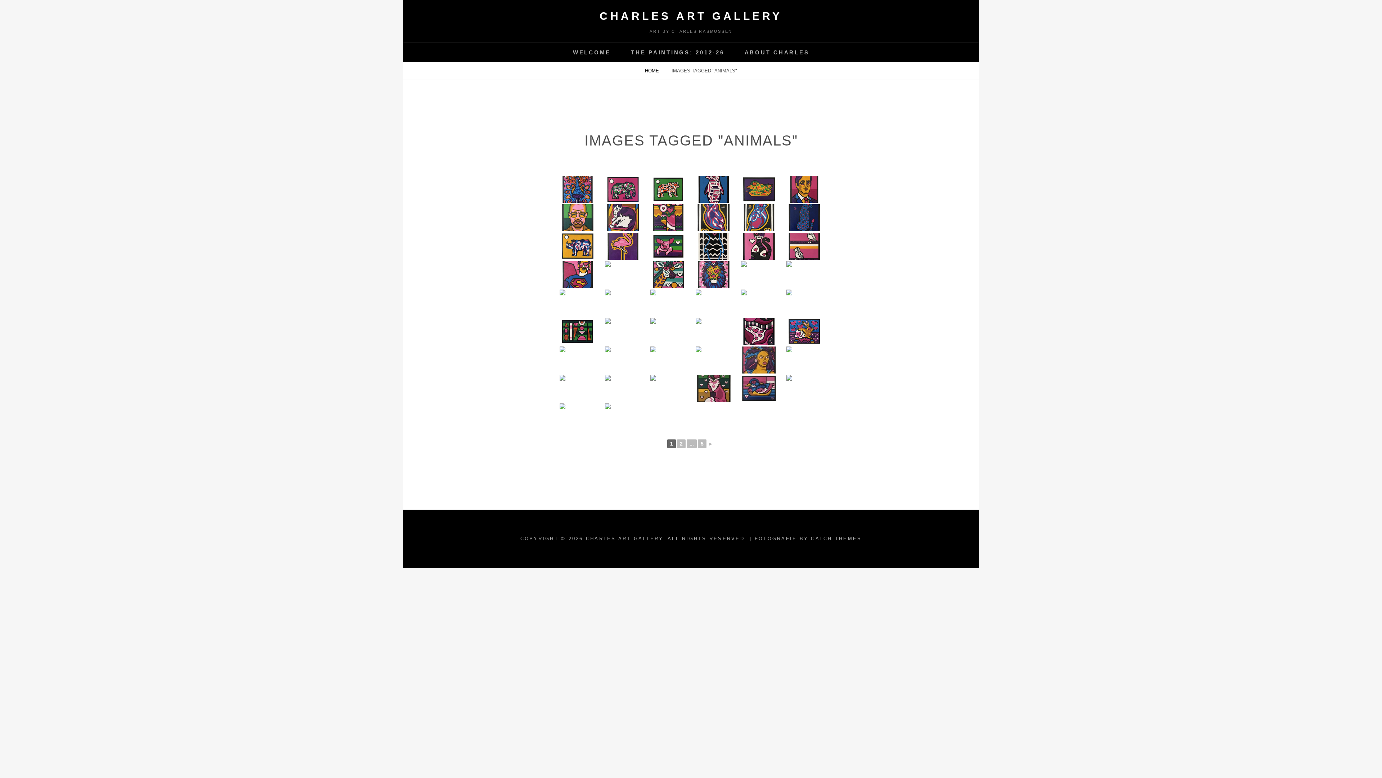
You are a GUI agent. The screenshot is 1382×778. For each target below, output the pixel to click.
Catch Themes (836, 538)
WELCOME (592, 52)
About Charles (777, 52)
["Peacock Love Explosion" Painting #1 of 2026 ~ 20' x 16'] (578, 189)
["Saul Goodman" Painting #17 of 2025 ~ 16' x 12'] (804, 189)
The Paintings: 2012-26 (677, 52)
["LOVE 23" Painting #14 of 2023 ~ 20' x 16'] (804, 388)
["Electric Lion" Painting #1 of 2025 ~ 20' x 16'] (714, 274)
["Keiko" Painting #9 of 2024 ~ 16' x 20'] (623, 331)
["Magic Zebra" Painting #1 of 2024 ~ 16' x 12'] (714, 360)
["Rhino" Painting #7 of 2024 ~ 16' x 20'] (714, 331)
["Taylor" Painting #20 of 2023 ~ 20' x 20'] (804, 360)
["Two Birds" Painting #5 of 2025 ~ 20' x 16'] (804, 246)
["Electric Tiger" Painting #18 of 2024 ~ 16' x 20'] (759, 274)
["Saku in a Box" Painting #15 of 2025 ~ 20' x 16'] (623, 217)
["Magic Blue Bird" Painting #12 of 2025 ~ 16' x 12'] (759, 217)
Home (652, 70)
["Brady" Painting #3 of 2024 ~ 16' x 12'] (623, 360)
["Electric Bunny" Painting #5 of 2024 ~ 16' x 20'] (804, 331)
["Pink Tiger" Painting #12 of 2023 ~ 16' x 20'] (623, 416)
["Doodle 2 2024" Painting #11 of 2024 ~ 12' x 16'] (804, 303)
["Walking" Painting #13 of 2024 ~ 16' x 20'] (714, 303)
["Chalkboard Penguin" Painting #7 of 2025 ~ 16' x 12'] (714, 246)
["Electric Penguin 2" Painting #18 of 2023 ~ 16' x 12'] (623, 388)
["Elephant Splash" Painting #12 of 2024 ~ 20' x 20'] (759, 303)
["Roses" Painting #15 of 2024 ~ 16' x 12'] (623, 303)
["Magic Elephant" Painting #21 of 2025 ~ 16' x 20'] (623, 189)
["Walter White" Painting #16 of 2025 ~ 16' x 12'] (578, 217)
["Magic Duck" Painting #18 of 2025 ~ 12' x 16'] (759, 189)
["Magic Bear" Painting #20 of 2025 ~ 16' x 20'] (668, 189)
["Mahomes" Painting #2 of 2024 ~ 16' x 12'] (668, 360)
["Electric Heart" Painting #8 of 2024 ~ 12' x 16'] (668, 331)
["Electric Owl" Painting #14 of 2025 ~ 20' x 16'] (668, 217)
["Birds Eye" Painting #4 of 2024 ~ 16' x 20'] (578, 360)
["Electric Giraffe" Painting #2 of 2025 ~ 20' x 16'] (668, 274)
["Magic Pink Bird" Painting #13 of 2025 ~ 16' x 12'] (714, 217)
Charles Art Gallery (691, 16)
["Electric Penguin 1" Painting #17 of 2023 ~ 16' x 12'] (668, 388)
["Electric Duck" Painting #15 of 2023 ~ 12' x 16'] (759, 388)
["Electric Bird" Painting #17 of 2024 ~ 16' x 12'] (804, 274)
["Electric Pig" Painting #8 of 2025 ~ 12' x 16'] (668, 246)
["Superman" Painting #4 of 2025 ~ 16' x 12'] (578, 274)
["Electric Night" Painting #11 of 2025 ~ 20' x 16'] (804, 217)
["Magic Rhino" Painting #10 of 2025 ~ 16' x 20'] (578, 246)
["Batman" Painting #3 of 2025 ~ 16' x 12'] (623, 274)
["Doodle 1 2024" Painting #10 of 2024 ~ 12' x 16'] (578, 331)
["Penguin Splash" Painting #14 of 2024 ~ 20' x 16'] (668, 303)
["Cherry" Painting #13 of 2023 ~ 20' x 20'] (578, 416)
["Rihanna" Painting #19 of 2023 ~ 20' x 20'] (578, 388)
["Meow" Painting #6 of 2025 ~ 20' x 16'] (759, 246)
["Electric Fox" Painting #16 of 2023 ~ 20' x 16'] (714, 388)
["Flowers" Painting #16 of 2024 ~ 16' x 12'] (578, 303)
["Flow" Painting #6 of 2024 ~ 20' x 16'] (759, 331)
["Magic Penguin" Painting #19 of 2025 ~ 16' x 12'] (714, 189)
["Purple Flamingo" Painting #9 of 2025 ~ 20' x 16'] (623, 246)
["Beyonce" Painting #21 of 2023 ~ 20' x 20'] (759, 360)
